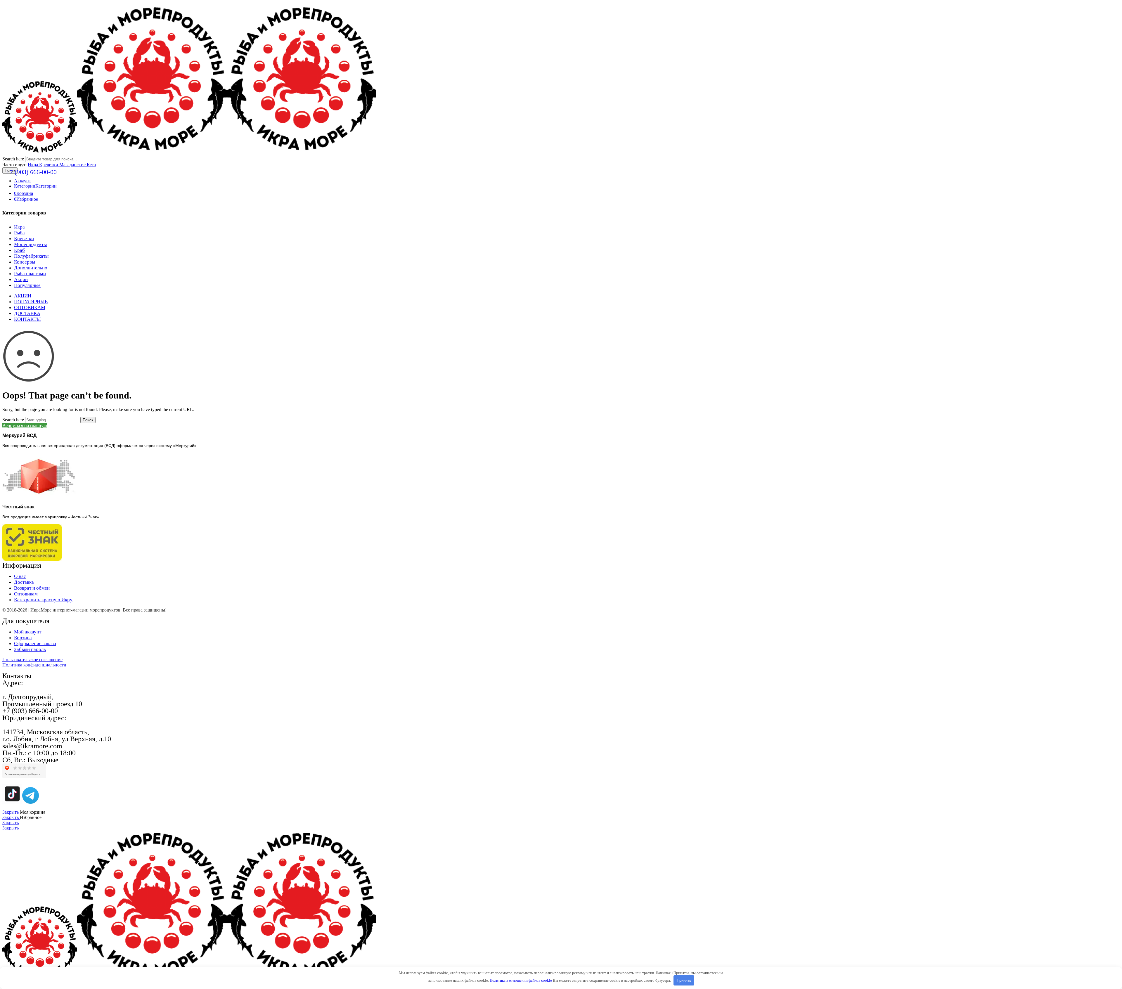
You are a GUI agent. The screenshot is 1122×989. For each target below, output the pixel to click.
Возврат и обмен (32, 588)
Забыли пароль (30, 649)
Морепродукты (30, 244)
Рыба (19, 232)
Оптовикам (26, 594)
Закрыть (10, 812)
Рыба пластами (30, 273)
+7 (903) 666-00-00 (30, 172)
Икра (33, 164)
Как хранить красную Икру (43, 599)
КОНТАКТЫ (27, 319)
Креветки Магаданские (63, 164)
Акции (21, 279)
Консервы (24, 262)
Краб (19, 250)
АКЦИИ (22, 296)
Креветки (24, 238)
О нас (20, 576)
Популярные (27, 285)
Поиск (88, 420)
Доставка (24, 582)
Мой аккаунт (27, 632)
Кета (91, 164)
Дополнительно (30, 268)
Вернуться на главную (24, 425)
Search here (13, 158)
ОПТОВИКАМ (29, 307)
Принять (684, 980)
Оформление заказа (35, 643)
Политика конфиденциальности (34, 664)
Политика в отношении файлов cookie (521, 980)
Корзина (23, 637)
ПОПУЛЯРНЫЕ (31, 301)
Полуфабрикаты (31, 256)
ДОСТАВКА (27, 313)
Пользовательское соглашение (32, 659)
